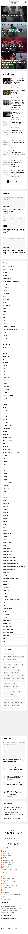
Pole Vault (6, 488)
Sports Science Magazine (10, 563)
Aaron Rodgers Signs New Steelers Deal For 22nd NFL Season (17, 162)
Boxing (5, 308)
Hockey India (7, 678)
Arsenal (22, 656)
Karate (5, 413)
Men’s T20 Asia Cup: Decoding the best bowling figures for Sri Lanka (12, 760)
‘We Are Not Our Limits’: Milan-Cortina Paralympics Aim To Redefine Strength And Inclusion (18, 152)
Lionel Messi (7, 689)
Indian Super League (8, 878)
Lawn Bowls (6, 428)
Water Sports (7, 621)
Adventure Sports (8, 266)
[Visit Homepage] (14, 2)
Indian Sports (7, 683)
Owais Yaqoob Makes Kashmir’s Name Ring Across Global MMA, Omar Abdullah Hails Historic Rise (13, 62)
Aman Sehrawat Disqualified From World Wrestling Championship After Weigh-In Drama (15, 784)
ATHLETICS (6, 284)
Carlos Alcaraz (7, 667)
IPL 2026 (14, 683)
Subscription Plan (8, 860)
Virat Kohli (6, 707)
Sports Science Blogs (9, 560)
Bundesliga (6, 892)
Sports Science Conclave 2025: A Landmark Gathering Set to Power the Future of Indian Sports (14, 230)
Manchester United (18, 691)
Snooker (5, 530)
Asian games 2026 (8, 661)
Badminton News (8, 664)
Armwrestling (7, 278)
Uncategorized (7, 609)
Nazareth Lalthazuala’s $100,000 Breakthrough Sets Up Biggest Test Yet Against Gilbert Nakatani (13, 47)
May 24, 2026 (14, 137)
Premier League (7, 697)
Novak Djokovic (11, 694)
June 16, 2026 (14, 119)
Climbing (5, 323)
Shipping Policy (7, 867)
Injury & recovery (8, 395)
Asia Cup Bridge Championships (12, 281)
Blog (5, 226)
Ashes (14, 659)
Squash (5, 575)
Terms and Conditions (8, 862)
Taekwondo (6, 591)
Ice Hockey (6, 389)
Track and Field (15, 705)
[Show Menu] (2, 2)
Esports (5, 347)
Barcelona (16, 664)
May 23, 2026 (14, 147)
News (4, 464)
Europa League (7, 887)
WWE (4, 639)
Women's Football (8, 632)
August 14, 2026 (6, 20)
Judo (4, 407)
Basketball (6, 293)
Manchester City (7, 691)
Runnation (6, 503)
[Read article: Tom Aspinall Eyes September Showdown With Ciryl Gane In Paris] (6, 114)
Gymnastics (6, 377)
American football (8, 269)
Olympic (5, 473)
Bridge (5, 314)
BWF (4, 317)
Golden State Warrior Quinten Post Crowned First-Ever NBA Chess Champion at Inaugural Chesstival (15, 793)
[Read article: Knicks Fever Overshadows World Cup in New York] (6, 124)
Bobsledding (6, 299)
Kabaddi (5, 410)
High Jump (6, 380)
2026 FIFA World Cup (8, 653)
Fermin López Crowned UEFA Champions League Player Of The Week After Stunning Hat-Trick (14, 252)
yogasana (5, 642)
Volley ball (6, 614)
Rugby (4, 500)
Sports (5, 545)
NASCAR (5, 455)
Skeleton (5, 524)
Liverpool (14, 689)
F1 (3, 350)
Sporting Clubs (7, 542)
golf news (21, 675)
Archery (5, 275)
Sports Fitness (7, 551)
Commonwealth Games (9, 326)
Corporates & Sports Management (13, 329)
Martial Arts (7, 437)
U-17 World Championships (11, 599)
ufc (4, 606)
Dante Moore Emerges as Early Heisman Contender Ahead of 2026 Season (17, 142)
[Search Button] (26, 2)
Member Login (7, 855)
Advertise (9, 928)
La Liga (5, 883)
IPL (3, 401)
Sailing (5, 509)
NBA (4, 458)
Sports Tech (6, 572)
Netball (5, 461)
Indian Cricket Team (19, 680)
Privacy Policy (7, 864)
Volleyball (6, 617)
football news (7, 675)
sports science (15, 702)
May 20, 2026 (14, 157)
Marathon (6, 434)
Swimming (6, 584)
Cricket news (7, 670)
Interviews (6, 398)
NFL (4, 467)
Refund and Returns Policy (10, 869)
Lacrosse (5, 422)
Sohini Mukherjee (16, 85)
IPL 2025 (5, 876)
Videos (5, 612)
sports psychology (9, 557)
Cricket (5, 332)
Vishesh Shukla (15, 95)
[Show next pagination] (20, 181)
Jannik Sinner (7, 686)
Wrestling (6, 636)
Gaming (5, 365)
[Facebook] (8, 844)
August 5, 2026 (6, 51)
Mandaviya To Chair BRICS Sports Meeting (13, 809)
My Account (6, 853)
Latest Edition (7, 425)
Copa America (6, 899)
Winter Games (7, 627)
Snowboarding (7, 533)
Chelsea (14, 667)
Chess (4, 320)
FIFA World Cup (15, 670)
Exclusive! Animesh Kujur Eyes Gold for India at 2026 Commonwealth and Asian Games (15, 769)
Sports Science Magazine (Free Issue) (14, 566)
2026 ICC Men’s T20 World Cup (11, 656)
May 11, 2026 (6, 213)
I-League (5, 896)
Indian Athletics (20, 678)
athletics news (17, 661)
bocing (5, 302)
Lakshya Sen (15, 686)
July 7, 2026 (14, 87)
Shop (4, 851)
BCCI (22, 664)
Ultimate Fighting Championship (11, 894)
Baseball (5, 290)
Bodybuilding (7, 305)
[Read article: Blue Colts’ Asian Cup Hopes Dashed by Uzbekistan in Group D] (14, 202)
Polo (4, 491)
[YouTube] (15, 844)
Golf (4, 28)
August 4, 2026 (6, 67)
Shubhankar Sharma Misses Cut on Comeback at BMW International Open (18, 92)
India (13, 678)
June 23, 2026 (14, 109)
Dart (4, 341)
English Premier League (9, 881)
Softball (5, 539)
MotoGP (5, 446)
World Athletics (14, 707)
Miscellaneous (7, 440)
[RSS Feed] (18, 844)
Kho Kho (5, 419)
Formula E (6, 362)
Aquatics (5, 272)
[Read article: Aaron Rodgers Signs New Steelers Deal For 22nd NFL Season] (6, 163)
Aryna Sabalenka (7, 659)
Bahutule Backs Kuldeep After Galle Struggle (13, 807)
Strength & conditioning (10, 578)
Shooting (5, 512)
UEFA (4, 602)
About (2, 928)
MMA (4, 42)
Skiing (4, 527)
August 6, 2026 (6, 35)
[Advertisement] (14, 723)
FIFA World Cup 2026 (8, 672)
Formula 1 (14, 675)
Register (5, 858)
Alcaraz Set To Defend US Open (11, 812)
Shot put (5, 518)
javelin (5, 404)
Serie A (5, 890)
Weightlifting (7, 624)
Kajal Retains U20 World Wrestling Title (12, 818)
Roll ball (5, 494)
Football (6, 206)
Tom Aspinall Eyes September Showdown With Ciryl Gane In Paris (17, 114)
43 (16, 181)
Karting (5, 416)
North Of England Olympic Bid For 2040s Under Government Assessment (17, 172)
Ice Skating (6, 392)
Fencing (5, 353)
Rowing (5, 497)
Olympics (5, 13)
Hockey (5, 383)
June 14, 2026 (14, 127)
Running (5, 506)
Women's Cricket (8, 629)
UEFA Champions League (10, 885)
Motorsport (6, 449)
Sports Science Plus (9, 569)
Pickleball (6, 485)
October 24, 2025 (7, 256)
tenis (4, 594)
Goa (4, 368)
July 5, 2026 (14, 97)
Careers (15, 928)
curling (5, 335)
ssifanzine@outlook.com (9, 918)
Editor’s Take (7, 344)
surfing (5, 581)
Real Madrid (6, 699)
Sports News (6, 702)
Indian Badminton (8, 680)
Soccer (5, 536)
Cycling (5, 338)
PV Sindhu (15, 697)
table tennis (6, 587)
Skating (5, 521)
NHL (4, 470)
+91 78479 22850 (7, 915)
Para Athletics (7, 482)
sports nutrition (8, 554)
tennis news (6, 705)
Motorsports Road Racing (11, 452)
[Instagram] (11, 844)
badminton (6, 287)
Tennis (5, 596)
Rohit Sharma (14, 699)
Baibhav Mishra (15, 156)
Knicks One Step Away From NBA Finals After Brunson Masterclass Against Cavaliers (17, 132)
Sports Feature (7, 548)
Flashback (6, 356)
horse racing (7, 386)
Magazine (5, 431)
